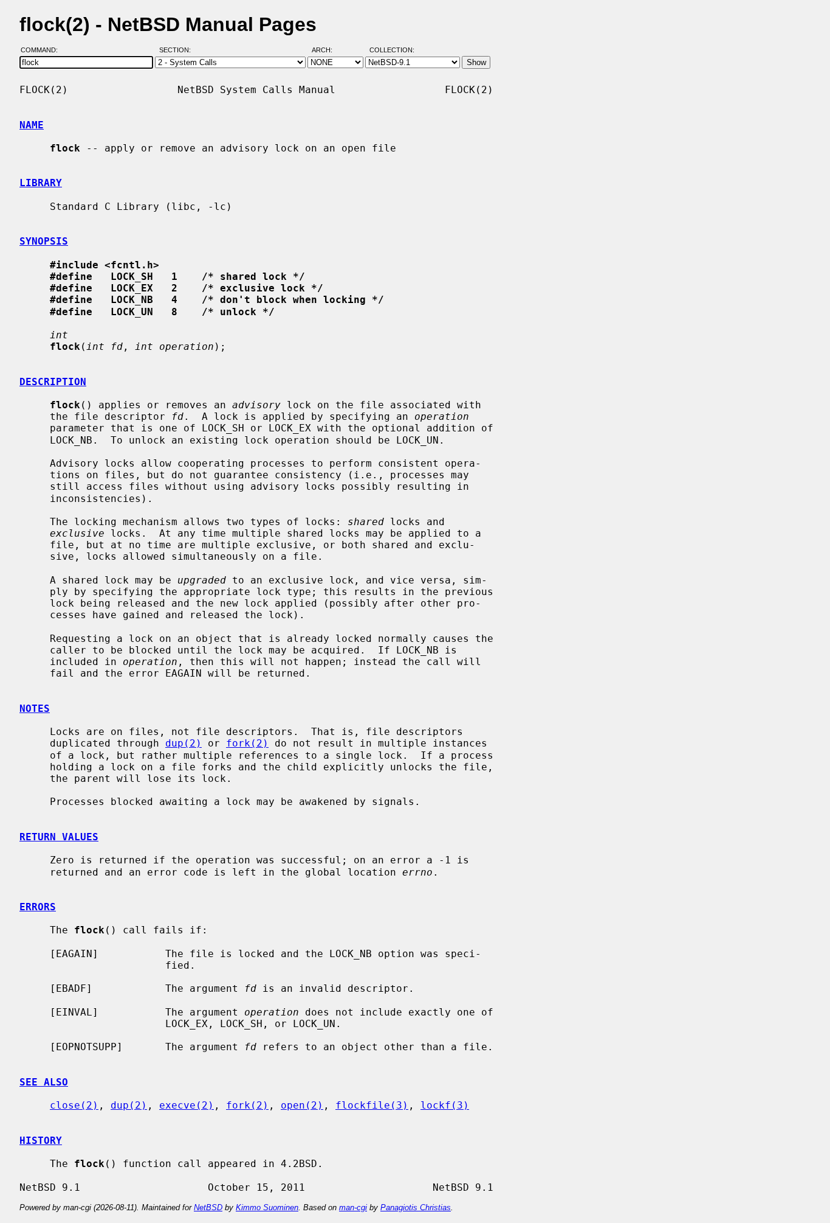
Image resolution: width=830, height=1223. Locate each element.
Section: (177, 50)
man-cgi (353, 1207)
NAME (31, 125)
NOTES (34, 708)
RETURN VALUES (58, 837)
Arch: (327, 50)
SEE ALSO (43, 1082)
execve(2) (186, 1105)
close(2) (74, 1105)
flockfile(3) (371, 1105)
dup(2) (183, 743)
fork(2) (247, 743)
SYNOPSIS (43, 241)
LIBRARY (40, 183)
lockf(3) (444, 1105)
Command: (43, 50)
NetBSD (208, 1207)
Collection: (391, 50)
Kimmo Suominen (267, 1207)
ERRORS (37, 907)
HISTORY (40, 1140)
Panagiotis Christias (415, 1207)
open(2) (302, 1105)
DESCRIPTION (52, 382)
